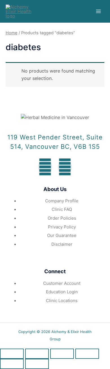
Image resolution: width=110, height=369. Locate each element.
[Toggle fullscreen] (62, 354)
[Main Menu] (98, 11)
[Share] (37, 354)
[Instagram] (65, 167)
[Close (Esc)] (12, 354)
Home (11, 32)
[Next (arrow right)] (37, 364)
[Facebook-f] (45, 167)
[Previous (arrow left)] (12, 364)
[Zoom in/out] (87, 354)
